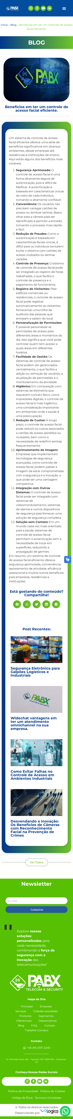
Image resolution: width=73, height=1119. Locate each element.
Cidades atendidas (45, 1011)
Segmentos (46, 1016)
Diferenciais (24, 1020)
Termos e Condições (48, 1097)
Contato (49, 1025)
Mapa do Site (37, 999)
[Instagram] (30, 8)
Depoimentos (48, 1020)
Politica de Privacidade (23, 1091)
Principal (27, 1006)
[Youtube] (43, 8)
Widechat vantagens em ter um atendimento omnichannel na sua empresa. (34, 723)
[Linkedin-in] (49, 8)
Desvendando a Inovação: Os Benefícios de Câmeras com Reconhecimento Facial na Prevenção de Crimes (35, 828)
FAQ (34, 1025)
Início (4, 24)
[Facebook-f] (37, 8)
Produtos (25, 1016)
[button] (64, 8)
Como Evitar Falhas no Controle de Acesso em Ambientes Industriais (32, 775)
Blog (13, 24)
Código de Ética (22, 1097)
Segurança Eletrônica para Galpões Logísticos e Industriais (35, 671)
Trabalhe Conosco (36, 1030)
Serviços (20, 1011)
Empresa (46, 1006)
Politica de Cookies (52, 1091)
